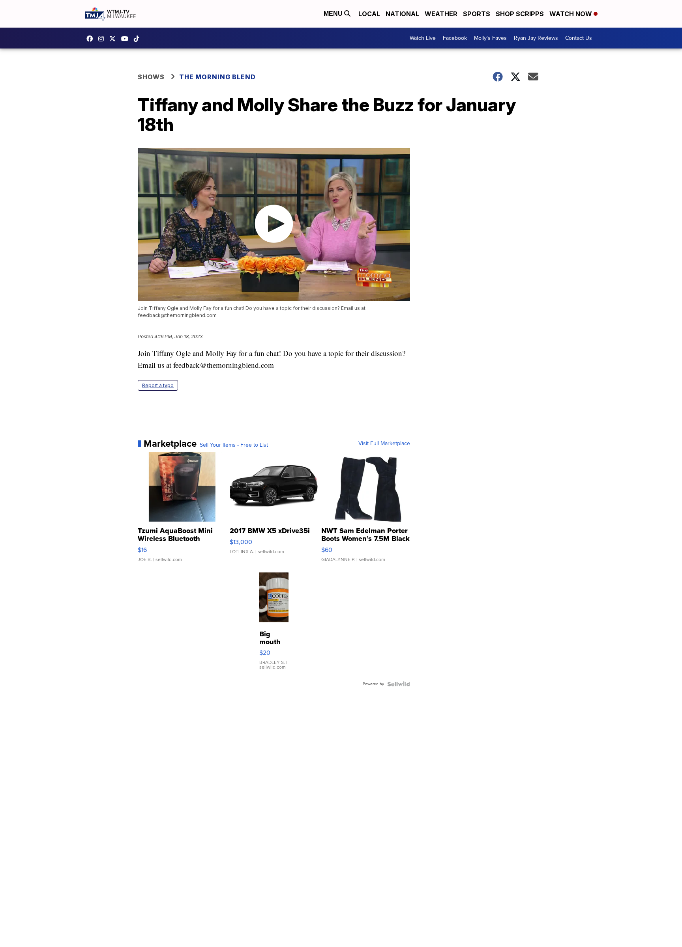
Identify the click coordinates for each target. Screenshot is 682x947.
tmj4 (91, 38)
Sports (476, 14)
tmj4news (103, 38)
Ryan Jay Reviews (536, 38)
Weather (441, 14)
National (402, 14)
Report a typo (158, 385)
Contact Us (578, 38)
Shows (151, 77)
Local (369, 14)
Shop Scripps (520, 14)
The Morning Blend (217, 77)
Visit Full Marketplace (384, 443)
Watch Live (423, 38)
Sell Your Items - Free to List (234, 445)
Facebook (455, 38)
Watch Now (571, 14)
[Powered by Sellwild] (398, 684)
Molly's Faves (490, 38)
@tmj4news (138, 38)
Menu (334, 13)
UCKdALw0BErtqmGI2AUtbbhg (126, 38)
